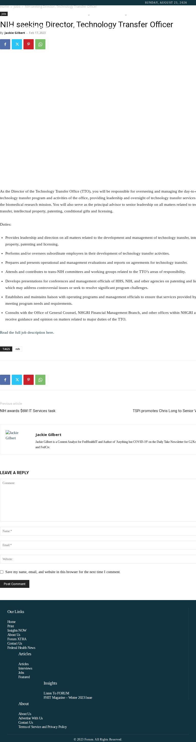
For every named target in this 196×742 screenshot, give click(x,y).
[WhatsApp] (40, 44)
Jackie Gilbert (48, 434)
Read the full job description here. (27, 332)
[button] (182, 21)
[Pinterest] (28, 44)
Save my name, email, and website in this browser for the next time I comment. (63, 572)
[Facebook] (5, 44)
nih (18, 349)
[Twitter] (17, 44)
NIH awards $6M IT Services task (27, 411)
